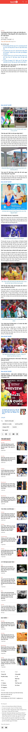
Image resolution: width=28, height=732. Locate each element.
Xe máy (2, 604)
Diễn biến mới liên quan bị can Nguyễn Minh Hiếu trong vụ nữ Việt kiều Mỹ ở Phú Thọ (8, 459)
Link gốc (3, 417)
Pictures (5, 685)
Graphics (5, 687)
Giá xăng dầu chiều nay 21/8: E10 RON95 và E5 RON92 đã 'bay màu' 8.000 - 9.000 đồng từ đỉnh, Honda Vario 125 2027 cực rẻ (8, 662)
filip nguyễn (5, 430)
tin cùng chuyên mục (7, 509)
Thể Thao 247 (18, 683)
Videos (4, 683)
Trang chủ (3, 674)
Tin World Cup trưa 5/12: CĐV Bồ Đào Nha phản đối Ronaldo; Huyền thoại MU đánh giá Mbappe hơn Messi (15, 52)
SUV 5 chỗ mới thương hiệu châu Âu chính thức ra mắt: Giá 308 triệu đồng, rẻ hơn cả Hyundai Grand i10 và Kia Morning (8, 595)
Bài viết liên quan (5, 44)
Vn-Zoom (17, 685)
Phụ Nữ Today (4, 676)
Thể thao (2, 30)
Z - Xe (16, 676)
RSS (16, 681)
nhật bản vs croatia (6, 424)
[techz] (14, 1)
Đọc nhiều (4, 618)
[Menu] (26, 2)
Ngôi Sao (17, 678)
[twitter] (2, 434)
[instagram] (9, 434)
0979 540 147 (9, 694)
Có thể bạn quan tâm (7, 562)
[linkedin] (17, 434)
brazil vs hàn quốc (9, 420)
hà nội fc (15, 427)
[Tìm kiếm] (22, 2)
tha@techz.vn (20, 698)
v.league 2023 (5, 427)
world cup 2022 (18, 424)
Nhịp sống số (3, 482)
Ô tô (2, 565)
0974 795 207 (13, 698)
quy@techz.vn (7, 696)
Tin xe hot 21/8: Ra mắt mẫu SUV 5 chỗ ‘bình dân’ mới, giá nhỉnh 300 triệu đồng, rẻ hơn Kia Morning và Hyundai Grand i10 (8, 581)
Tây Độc (6, 37)
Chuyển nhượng (4, 536)
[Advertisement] (14, 89)
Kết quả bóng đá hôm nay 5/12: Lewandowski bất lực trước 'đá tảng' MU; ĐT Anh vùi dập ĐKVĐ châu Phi (15, 47)
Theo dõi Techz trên (5, 41)
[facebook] (6, 434)
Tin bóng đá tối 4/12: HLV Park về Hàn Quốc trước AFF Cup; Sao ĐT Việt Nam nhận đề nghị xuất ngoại (15, 57)
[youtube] (13, 434)
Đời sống (2, 442)
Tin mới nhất (6, 439)
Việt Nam (2, 468)
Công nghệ (17, 674)
